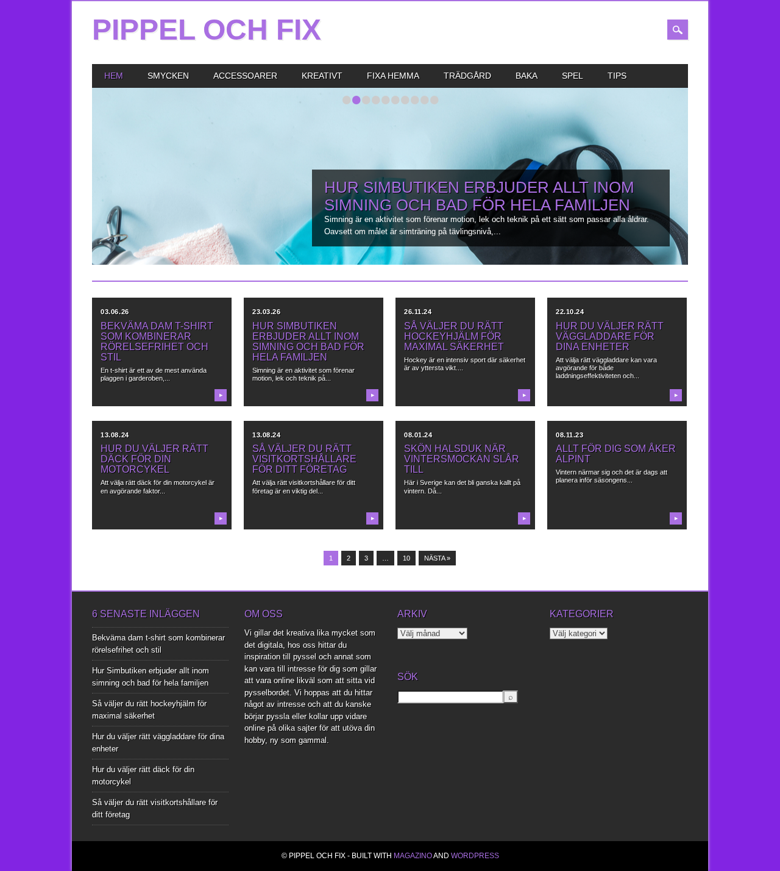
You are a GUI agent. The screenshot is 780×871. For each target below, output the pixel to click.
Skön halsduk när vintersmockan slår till (461, 459)
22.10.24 (570, 311)
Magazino (413, 855)
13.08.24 (115, 435)
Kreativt (322, 76)
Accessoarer (245, 76)
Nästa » (437, 558)
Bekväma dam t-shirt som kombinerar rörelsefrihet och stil (157, 341)
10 (406, 558)
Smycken (168, 76)
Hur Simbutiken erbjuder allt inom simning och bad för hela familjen (479, 196)
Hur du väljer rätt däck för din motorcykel (154, 459)
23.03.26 (266, 311)
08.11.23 (569, 435)
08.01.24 (418, 435)
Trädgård (467, 76)
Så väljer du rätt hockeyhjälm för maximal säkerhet (454, 336)
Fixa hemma (393, 76)
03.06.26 (115, 311)
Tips (617, 76)
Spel (572, 76)
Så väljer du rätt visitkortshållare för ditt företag (304, 459)
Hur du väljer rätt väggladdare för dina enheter (610, 336)
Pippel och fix (206, 29)
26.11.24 (417, 311)
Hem (113, 76)
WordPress (475, 855)
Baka (526, 76)
